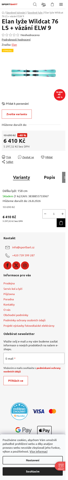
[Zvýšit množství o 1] (62, 213)
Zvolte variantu (16, 114)
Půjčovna (9, 294)
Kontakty (9, 304)
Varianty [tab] (21, 177)
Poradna (8, 299)
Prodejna (9, 283)
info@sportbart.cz (23, 247)
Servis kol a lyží (12, 288)
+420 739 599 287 (23, 255)
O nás (6, 309)
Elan (14, 44)
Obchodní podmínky (15, 315)
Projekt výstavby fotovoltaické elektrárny (28, 325)
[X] (16, 265)
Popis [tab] (49, 177)
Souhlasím (33, 471)
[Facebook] (7, 265)
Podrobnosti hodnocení (16, 39)
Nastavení (32, 460)
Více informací (38, 451)
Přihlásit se (15, 380)
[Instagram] (25, 265)
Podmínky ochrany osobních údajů (24, 320)
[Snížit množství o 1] (45, 213)
